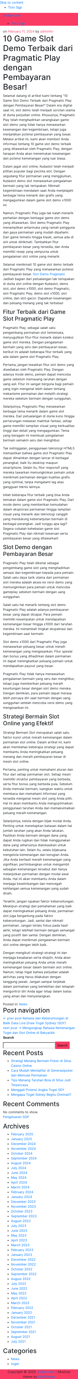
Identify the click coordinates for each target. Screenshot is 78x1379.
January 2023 (21, 1255)
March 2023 (20, 1245)
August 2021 (20, 1337)
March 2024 (20, 1187)
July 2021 (18, 1341)
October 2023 (21, 1211)
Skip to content (11, 2)
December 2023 (23, 1202)
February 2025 (22, 1134)
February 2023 (22, 1250)
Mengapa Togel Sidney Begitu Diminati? (41, 1095)
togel (15, 1364)
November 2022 (23, 1264)
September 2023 (24, 1216)
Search (8, 1037)
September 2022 (24, 1274)
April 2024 (19, 1182)
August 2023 (21, 1221)
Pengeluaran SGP (16, 1117)
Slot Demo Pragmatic (49, 274)
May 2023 (18, 1235)
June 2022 (19, 1288)
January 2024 (21, 1197)
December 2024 (23, 1144)
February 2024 (22, 1192)
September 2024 (24, 1158)
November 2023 (23, 1206)
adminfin (46, 31)
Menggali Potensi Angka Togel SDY (37, 1090)
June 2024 (19, 1173)
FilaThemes (46, 1377)
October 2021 (21, 1327)
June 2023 (19, 1231)
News (23, 1004)
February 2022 (22, 1308)
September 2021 (23, 1332)
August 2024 (21, 1163)
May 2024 (18, 1177)
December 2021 (23, 1317)
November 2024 (23, 1149)
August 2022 (21, 1279)
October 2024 (21, 1153)
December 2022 (23, 1259)
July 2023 (18, 1226)
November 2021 (23, 1322)
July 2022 (18, 1284)
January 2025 (21, 1139)
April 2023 (19, 1240)
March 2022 (20, 1303)
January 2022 (21, 1312)
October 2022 (21, 1269)
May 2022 (18, 1293)
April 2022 (19, 1298)
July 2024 (18, 1168)
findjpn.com (12, 15)
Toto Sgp (15, 7)
